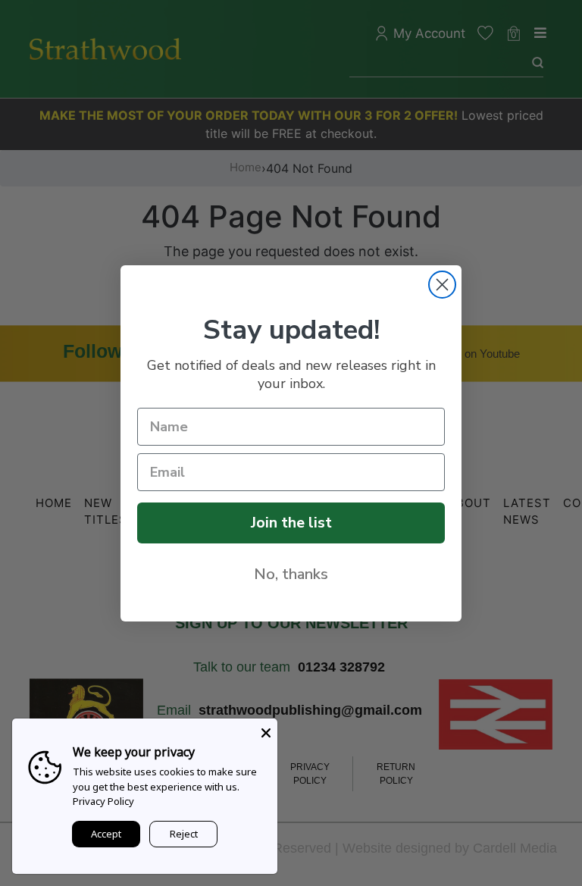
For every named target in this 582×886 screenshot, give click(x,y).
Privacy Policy (103, 801)
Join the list (291, 522)
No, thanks (291, 574)
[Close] (266, 729)
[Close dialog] (442, 284)
